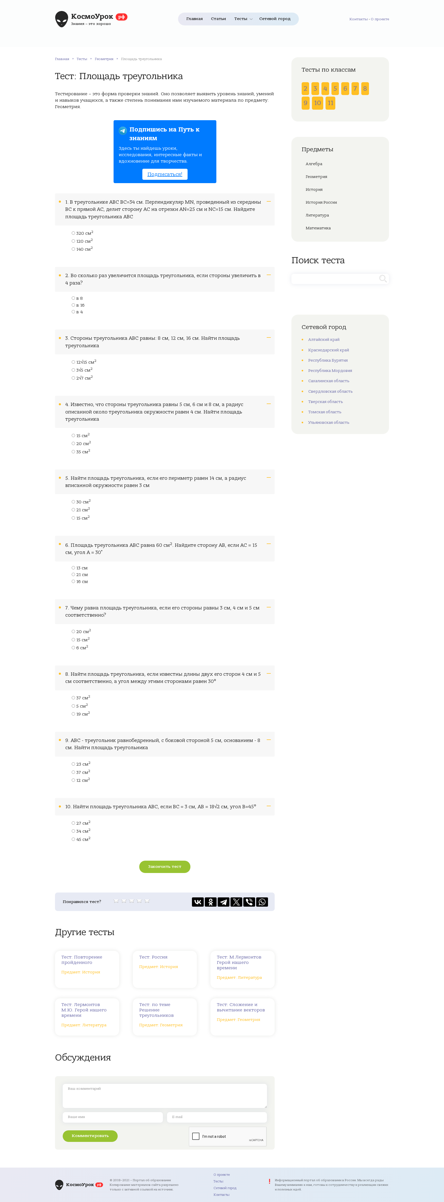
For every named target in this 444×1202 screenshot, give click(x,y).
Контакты (358, 19)
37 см (83, 698)
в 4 (79, 312)
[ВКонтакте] (198, 902)
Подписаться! (164, 174)
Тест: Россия (153, 957)
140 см (84, 249)
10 (317, 103)
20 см (83, 443)
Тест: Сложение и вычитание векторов (241, 1007)
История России (321, 202)
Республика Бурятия (328, 360)
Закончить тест (164, 866)
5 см (82, 706)
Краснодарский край (328, 350)
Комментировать (90, 1135)
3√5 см (84, 370)
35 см (83, 452)
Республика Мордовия (330, 370)
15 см (83, 435)
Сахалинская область (328, 381)
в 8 (79, 298)
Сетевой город (275, 18)
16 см (82, 581)
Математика (318, 228)
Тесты (240, 18)
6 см (82, 648)
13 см (82, 568)
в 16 (80, 305)
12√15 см (86, 362)
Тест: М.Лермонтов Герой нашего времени (239, 962)
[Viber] (249, 902)
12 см (83, 780)
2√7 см (84, 378)
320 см (84, 233)
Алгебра (314, 164)
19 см (83, 714)
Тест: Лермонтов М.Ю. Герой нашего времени (84, 1010)
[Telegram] (223, 902)
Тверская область (325, 401)
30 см (83, 502)
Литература (317, 215)
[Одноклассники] (211, 902)
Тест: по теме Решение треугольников (156, 1010)
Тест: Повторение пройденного (81, 959)
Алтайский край (323, 339)
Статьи (218, 18)
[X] (236, 902)
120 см (84, 241)
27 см (83, 823)
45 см (83, 839)
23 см (83, 764)
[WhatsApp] (262, 902)
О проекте (380, 19)
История (314, 189)
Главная (194, 18)
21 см (83, 510)
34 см (83, 831)
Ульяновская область (328, 422)
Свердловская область (330, 391)
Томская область (324, 412)
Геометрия (104, 59)
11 (330, 103)
